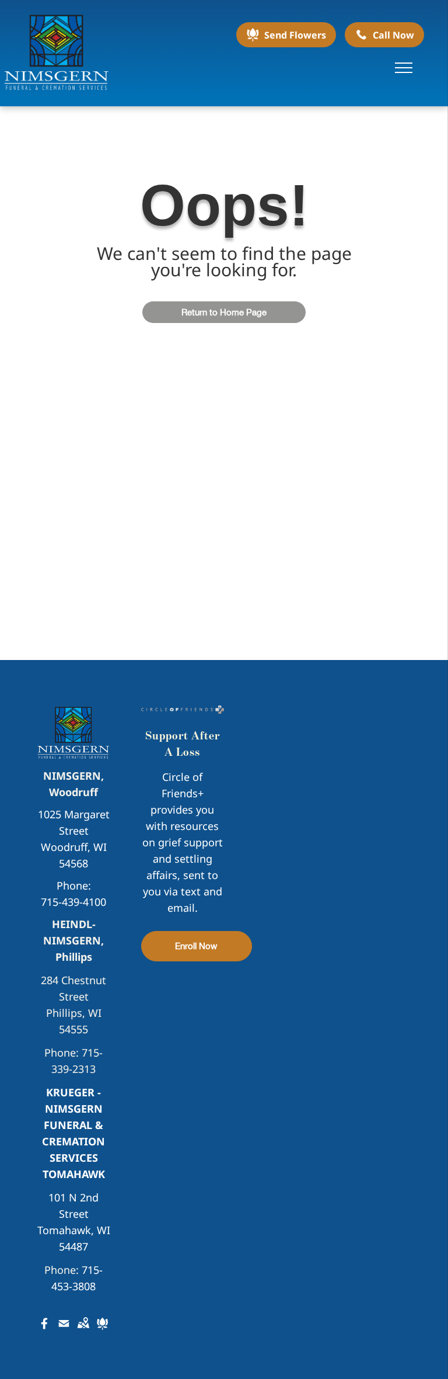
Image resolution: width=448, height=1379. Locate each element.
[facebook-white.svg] (44, 1331)
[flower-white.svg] (102, 1331)
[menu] (403, 68)
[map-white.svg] (83, 1331)
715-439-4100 (73, 902)
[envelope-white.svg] (64, 1331)
